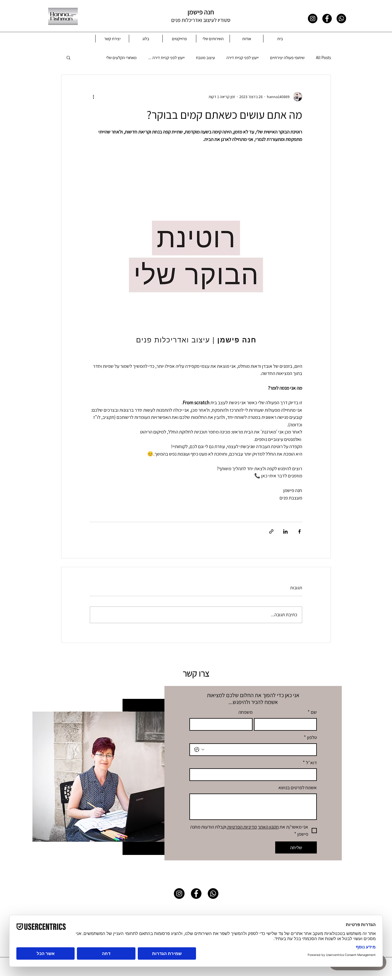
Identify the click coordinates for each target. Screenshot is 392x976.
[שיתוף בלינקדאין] (285, 531)
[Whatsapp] (341, 18)
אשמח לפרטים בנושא (297, 787)
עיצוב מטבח (205, 57)
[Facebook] (327, 18)
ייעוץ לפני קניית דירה (242, 57)
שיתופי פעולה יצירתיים (287, 57)
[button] (68, 57)
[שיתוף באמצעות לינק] (271, 531)
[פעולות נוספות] (93, 96)
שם (312, 712)
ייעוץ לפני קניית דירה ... (166, 57)
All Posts (323, 57)
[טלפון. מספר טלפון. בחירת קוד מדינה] (199, 749)
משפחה (245, 712)
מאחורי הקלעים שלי (121, 57)
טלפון (310, 737)
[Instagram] (312, 18)
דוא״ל (310, 762)
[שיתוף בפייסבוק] (299, 531)
